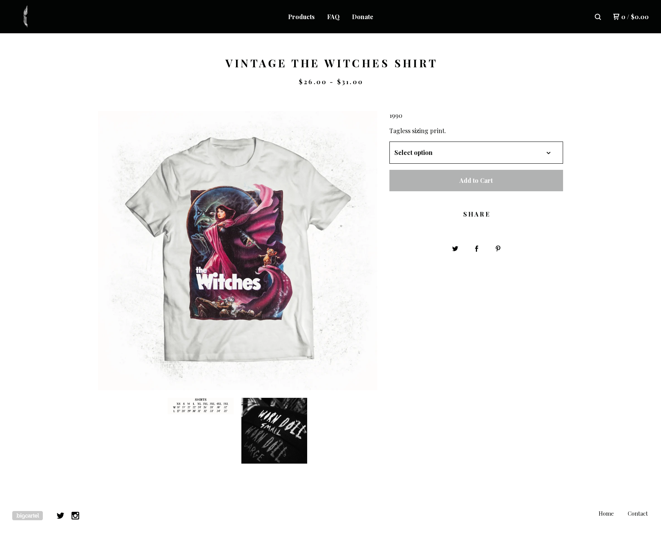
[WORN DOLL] (52, 16)
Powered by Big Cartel (27, 515)
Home (606, 513)
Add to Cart (476, 180)
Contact (638, 513)
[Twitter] (60, 515)
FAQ (333, 17)
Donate (362, 17)
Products (301, 17)
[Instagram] (75, 515)
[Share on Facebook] (476, 248)
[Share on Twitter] (455, 248)
